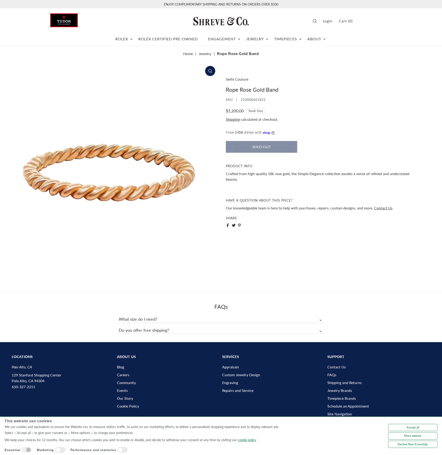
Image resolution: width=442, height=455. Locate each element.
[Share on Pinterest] (239, 225)
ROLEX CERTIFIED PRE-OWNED (168, 39)
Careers (123, 375)
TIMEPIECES (285, 39)
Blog (120, 367)
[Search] (316, 21)
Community (126, 382)
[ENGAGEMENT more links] (239, 37)
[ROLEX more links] (131, 37)
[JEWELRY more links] (267, 37)
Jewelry (205, 53)
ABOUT (314, 39)
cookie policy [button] (247, 440)
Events (122, 390)
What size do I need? (138, 319)
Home (188, 53)
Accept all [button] (413, 427)
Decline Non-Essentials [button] (413, 444)
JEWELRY (255, 39)
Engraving (230, 382)
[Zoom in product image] (210, 71)
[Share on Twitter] (234, 225)
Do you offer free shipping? (144, 330)
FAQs (331, 375)
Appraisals (230, 367)
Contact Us (383, 208)
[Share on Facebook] (228, 225)
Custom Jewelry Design (241, 375)
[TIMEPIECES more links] (300, 37)
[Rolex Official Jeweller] (374, 21)
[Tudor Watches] (64, 19)
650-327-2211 (23, 387)
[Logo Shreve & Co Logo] (221, 21)
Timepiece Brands (341, 398)
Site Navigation (339, 414)
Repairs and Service (237, 390)
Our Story (125, 398)
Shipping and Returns (344, 382)
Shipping (233, 119)
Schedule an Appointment (348, 406)
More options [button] (413, 435)
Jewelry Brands (339, 390)
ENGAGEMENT (222, 39)
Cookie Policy (128, 406)
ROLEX (121, 39)
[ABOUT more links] (324, 37)
